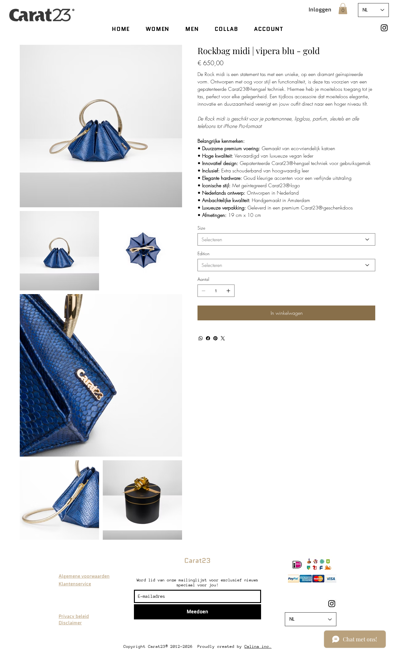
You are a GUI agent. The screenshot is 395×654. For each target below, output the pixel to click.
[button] (342, 8)
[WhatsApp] (201, 338)
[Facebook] (208, 338)
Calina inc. (258, 646)
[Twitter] (223, 338)
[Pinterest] (215, 338)
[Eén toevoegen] (228, 291)
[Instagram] (384, 27)
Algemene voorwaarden (84, 576)
